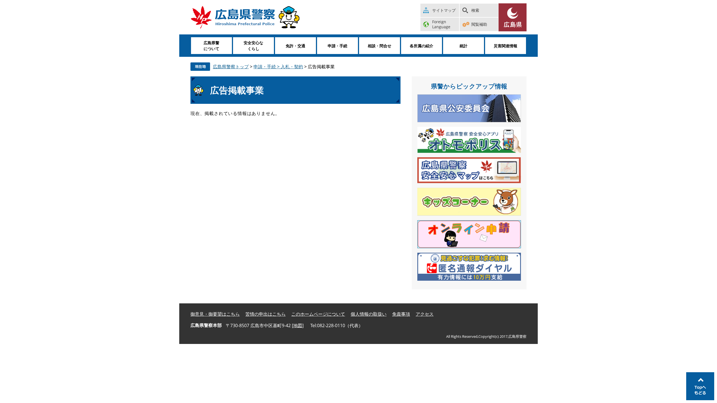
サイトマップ (444, 10)
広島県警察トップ (231, 67)
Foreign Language (441, 24)
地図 (297, 325)
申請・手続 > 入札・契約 (278, 67)
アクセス (425, 314)
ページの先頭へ (700, 386)
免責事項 (401, 314)
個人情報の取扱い (369, 314)
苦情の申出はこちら (265, 314)
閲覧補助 (479, 24)
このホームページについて (318, 314)
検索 (475, 10)
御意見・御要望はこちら (215, 314)
